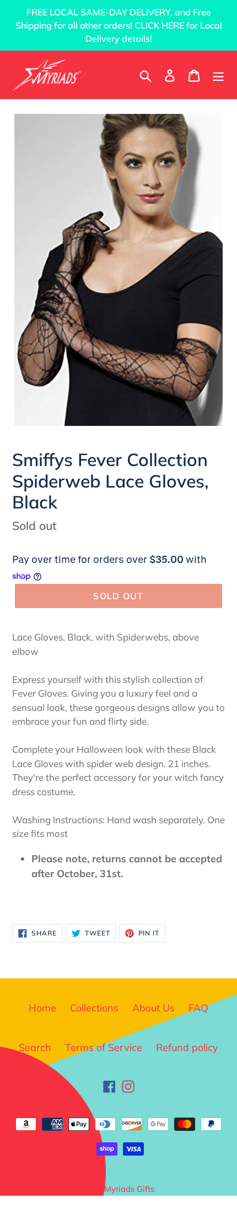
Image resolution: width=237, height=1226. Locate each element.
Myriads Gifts (129, 1189)
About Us (153, 1007)
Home (42, 1007)
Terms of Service (103, 1047)
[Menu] (218, 74)
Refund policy (187, 1047)
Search (35, 1047)
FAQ (198, 1007)
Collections (94, 1007)
